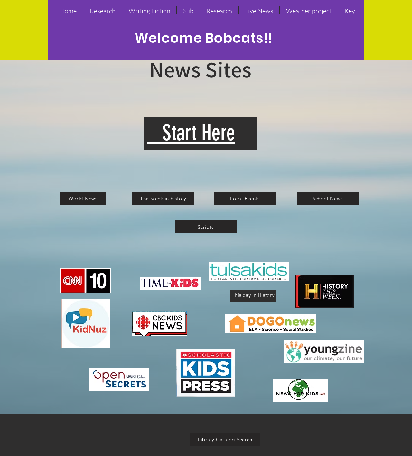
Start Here (191, 133)
